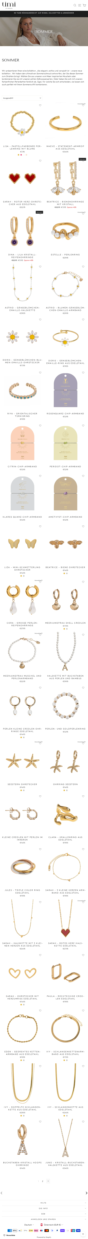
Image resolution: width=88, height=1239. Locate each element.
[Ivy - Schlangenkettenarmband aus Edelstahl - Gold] (64, 1060)
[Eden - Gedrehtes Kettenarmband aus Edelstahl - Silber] (24, 1060)
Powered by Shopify (44, 1237)
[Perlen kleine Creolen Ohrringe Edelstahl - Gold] (21, 737)
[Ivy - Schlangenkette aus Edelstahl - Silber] (67, 1116)
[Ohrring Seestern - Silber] (67, 790)
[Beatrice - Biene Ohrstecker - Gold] (64, 573)
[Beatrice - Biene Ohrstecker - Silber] (67, 573)
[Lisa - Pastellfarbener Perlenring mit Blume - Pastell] (26, 155)
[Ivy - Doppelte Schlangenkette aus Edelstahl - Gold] (21, 1116)
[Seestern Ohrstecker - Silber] (24, 790)
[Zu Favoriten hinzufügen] (40, 105)
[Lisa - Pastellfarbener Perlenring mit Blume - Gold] (18, 155)
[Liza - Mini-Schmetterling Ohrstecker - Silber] (24, 576)
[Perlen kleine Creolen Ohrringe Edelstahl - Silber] (24, 737)
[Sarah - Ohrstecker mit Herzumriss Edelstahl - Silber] (24, 1005)
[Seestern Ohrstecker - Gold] (21, 790)
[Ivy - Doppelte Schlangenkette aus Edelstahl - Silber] (24, 1116)
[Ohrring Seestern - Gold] (64, 790)
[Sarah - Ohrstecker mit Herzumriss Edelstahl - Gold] (21, 1005)
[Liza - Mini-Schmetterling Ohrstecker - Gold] (21, 576)
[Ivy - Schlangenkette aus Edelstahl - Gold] (64, 1116)
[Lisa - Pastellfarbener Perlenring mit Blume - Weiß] (24, 155)
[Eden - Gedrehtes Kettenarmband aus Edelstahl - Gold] (21, 1060)
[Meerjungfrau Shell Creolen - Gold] (64, 629)
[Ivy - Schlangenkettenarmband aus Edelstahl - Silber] (67, 1060)
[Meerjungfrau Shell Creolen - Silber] (67, 629)
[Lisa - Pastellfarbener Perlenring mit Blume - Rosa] (21, 155)
